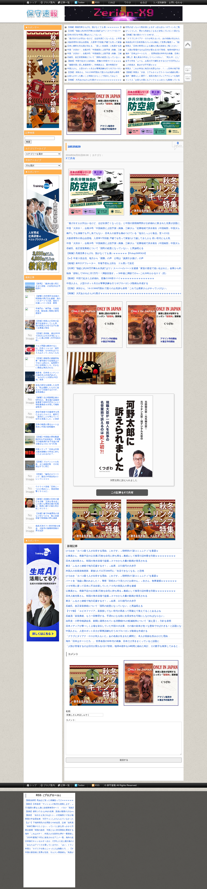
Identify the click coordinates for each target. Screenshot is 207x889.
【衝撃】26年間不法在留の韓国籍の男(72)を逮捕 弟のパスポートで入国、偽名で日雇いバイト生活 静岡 (48, 299)
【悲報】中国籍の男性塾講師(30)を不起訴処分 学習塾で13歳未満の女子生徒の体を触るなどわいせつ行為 (48, 440)
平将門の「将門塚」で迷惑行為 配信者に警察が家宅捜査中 (47, 310)
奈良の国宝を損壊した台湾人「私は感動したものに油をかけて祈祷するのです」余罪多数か (47, 388)
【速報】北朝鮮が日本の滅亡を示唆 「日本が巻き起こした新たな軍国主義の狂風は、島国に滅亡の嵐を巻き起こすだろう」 (47, 504)
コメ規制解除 (159, 2)
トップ (33, 2)
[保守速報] (42, 13)
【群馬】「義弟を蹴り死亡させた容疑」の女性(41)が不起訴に (48, 285)
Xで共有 (70, 158)
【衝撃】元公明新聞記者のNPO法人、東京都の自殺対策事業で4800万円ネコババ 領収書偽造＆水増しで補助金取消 (48, 402)
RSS (97, 2)
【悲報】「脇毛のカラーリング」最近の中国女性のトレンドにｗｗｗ (47, 476)
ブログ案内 (49, 2)
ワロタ (127, 2)
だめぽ (111, 2)
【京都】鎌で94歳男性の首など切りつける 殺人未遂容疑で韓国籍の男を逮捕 (47, 515)
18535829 (74, 146)
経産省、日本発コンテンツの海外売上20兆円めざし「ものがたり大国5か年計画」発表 (47, 376)
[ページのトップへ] (188, 45)
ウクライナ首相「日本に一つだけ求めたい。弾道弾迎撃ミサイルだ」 (47, 488)
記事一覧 (65, 2)
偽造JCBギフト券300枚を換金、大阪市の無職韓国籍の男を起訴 (48, 528)
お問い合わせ (175, 2)
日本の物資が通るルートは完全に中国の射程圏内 (47, 425)
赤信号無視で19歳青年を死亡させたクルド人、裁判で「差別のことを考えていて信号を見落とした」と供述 (47, 415)
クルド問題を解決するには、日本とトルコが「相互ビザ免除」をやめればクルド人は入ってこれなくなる (47, 349)
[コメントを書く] (188, 69)
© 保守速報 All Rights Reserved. (120, 785)
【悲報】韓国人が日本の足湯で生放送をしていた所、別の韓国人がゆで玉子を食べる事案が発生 (47, 324)
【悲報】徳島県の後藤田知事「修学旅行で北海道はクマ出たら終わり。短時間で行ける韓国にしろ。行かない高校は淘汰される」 (47, 363)
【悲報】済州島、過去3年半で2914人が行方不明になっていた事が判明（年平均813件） (48, 336)
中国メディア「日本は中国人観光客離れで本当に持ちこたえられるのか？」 (47, 451)
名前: (68, 711)
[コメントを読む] (188, 78)
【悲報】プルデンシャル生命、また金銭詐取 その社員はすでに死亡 (47, 464)
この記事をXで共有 (122, 492)
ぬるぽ (143, 2)
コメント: (71, 720)
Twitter (81, 2)
